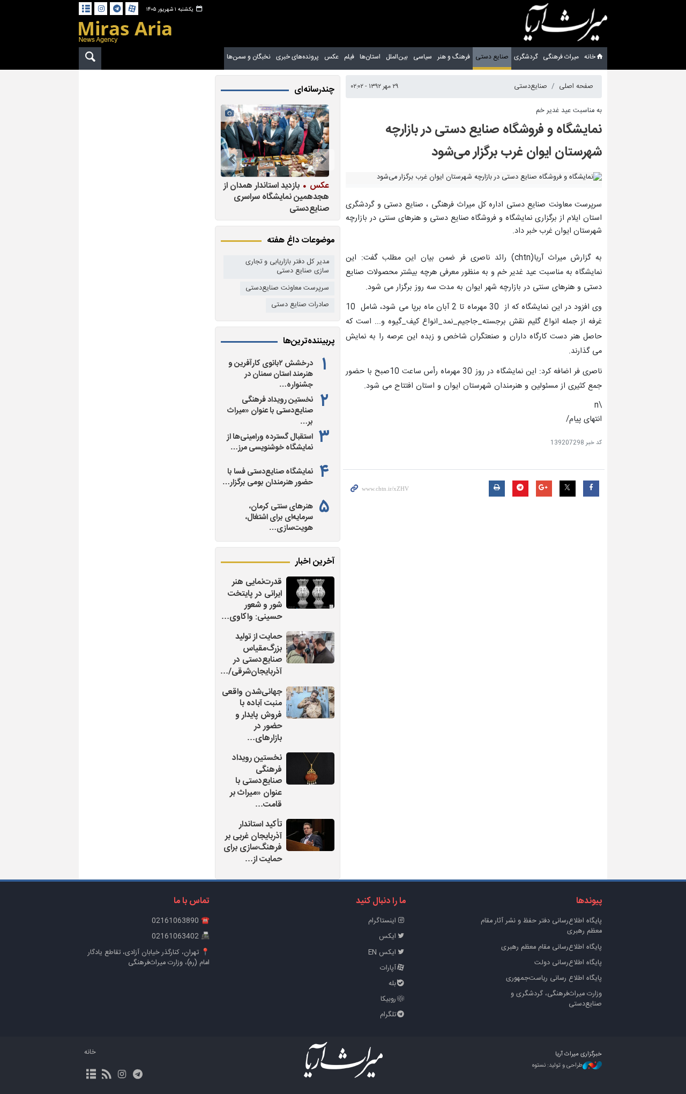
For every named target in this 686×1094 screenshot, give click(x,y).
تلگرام (388, 1015)
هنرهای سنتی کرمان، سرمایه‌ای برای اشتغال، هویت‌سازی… (279, 517)
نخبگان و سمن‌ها (249, 56)
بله (392, 983)
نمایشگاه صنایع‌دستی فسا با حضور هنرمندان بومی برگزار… (267, 477)
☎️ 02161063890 (181, 921)
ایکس (387, 936)
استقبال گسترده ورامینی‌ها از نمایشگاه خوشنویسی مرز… (270, 442)
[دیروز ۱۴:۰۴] (310, 835)
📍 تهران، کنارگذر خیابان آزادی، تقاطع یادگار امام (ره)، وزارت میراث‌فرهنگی (149, 958)
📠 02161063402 (181, 936)
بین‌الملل (397, 56)
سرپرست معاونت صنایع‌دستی (287, 288)
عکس (331, 56)
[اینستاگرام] (100, 8)
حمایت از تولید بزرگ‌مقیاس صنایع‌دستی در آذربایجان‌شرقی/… (251, 654)
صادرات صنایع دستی (300, 305)
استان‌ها (370, 56)
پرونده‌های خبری (297, 56)
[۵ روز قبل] (275, 141)
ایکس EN (382, 952)
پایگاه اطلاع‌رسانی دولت (568, 963)
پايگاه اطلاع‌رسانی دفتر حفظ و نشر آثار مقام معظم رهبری (541, 926)
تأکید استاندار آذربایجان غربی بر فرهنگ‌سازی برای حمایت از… (252, 842)
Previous (323, 160)
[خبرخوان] (106, 1075)
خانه (589, 56)
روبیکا (388, 999)
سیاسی (422, 56)
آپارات (388, 968)
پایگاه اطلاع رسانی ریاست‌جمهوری (554, 978)
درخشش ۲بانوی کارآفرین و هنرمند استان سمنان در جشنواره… (270, 374)
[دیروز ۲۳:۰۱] (310, 592)
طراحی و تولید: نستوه (557, 1065)
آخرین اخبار (314, 562)
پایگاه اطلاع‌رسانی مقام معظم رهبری (551, 947)
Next (231, 160)
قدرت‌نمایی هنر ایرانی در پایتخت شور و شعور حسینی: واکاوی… (251, 599)
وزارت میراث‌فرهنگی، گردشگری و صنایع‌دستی (556, 999)
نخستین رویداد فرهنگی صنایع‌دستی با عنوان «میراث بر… (270, 411)
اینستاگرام (382, 921)
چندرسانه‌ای (314, 90)
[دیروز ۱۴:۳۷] (310, 702)
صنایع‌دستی (530, 86)
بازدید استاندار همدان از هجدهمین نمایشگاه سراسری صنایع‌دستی (276, 197)
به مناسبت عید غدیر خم (569, 110)
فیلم (349, 56)
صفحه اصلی (576, 86)
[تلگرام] (116, 8)
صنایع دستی (492, 56)
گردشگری (526, 56)
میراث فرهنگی (561, 56)
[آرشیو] (85, 8)
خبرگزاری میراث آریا (565, 25)
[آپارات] (131, 8)
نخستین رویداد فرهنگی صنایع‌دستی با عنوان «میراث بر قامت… (256, 781)
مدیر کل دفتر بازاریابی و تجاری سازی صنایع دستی (287, 266)
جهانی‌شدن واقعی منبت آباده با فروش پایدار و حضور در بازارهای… (252, 715)
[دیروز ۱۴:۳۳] (310, 768)
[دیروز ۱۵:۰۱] (310, 647)
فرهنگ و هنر (453, 56)
